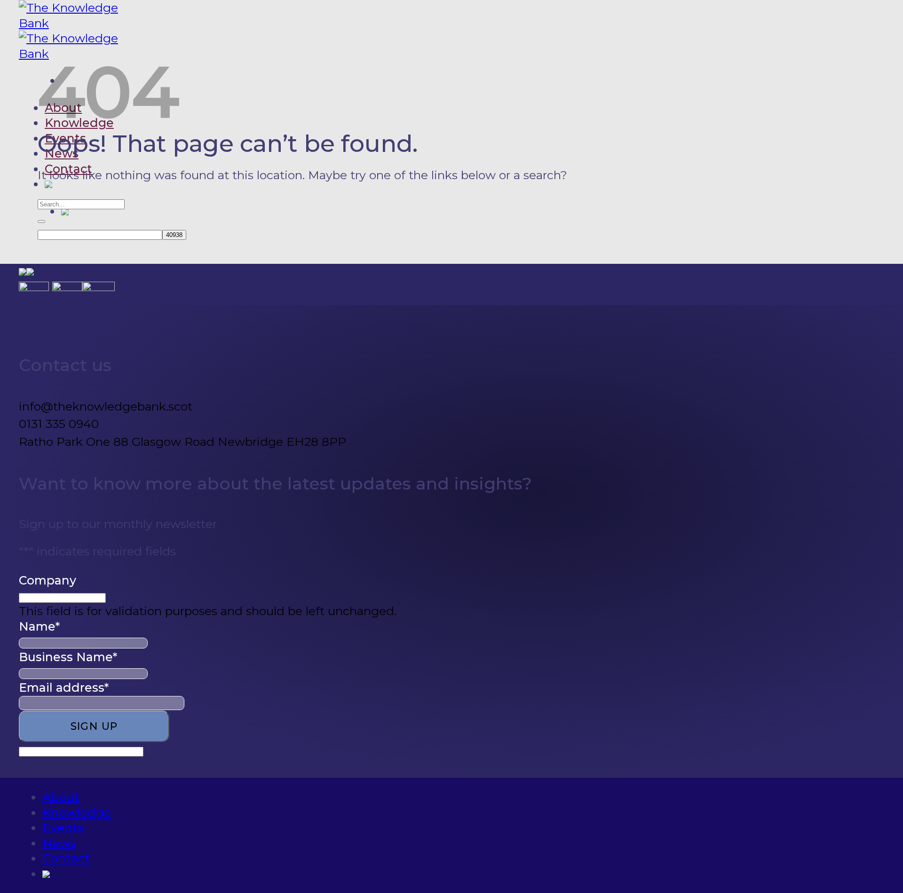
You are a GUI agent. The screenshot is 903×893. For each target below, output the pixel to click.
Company (47, 580)
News (62, 153)
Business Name (68, 657)
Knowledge (76, 813)
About (60, 797)
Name (39, 626)
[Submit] (41, 221)
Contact (66, 858)
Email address (64, 687)
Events (63, 828)
